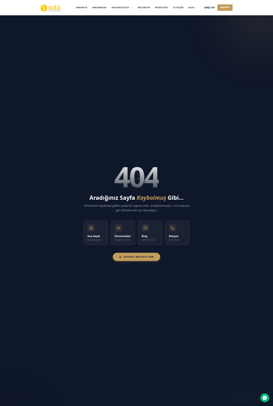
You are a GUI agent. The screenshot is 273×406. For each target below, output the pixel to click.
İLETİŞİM (178, 7)
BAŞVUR (225, 7)
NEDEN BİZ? (161, 7)
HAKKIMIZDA (99, 7)
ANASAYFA (81, 7)
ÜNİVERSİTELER (120, 7)
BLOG (191, 7)
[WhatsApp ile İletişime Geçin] (264, 397)
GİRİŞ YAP (209, 7)
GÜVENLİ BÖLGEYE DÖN (139, 256)
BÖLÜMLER (144, 7)
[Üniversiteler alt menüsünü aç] (131, 7)
